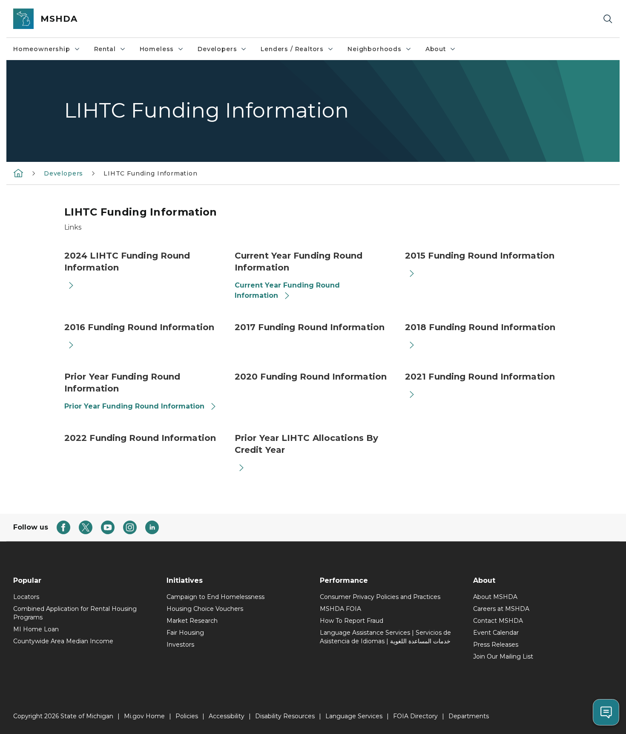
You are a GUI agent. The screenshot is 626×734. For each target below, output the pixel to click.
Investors (180, 644)
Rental (105, 49)
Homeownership (41, 49)
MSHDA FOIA (340, 609)
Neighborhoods (374, 49)
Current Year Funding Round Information (287, 290)
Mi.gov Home (144, 716)
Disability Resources (285, 716)
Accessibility (226, 716)
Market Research (192, 621)
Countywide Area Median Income (63, 641)
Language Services (353, 716)
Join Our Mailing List (503, 656)
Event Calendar (496, 632)
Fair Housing (185, 632)
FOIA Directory (415, 716)
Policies (186, 716)
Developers (217, 49)
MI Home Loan (36, 629)
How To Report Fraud (351, 621)
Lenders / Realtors (292, 49)
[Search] (608, 19)
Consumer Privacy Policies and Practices (380, 597)
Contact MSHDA (498, 621)
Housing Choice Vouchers (205, 609)
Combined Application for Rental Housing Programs (75, 613)
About (435, 49)
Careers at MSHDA (501, 609)
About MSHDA (495, 597)
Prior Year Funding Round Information (134, 406)
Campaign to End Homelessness (215, 597)
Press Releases (495, 644)
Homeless (157, 49)
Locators (26, 597)
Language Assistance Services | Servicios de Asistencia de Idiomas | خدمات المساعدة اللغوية (385, 637)
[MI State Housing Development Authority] (18, 173)
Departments (468, 716)
